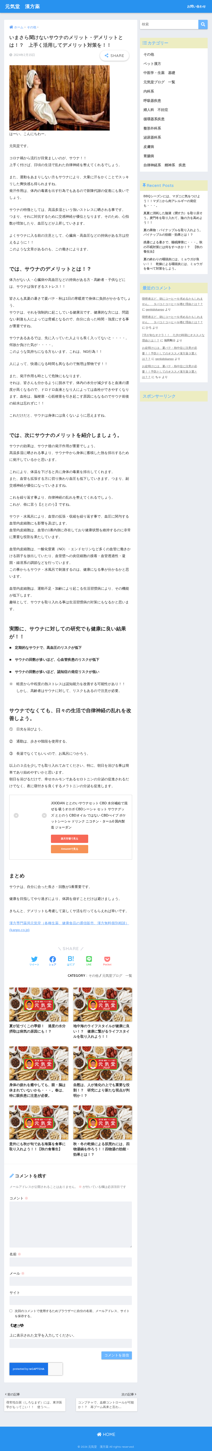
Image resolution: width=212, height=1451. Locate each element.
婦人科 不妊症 (155, 110)
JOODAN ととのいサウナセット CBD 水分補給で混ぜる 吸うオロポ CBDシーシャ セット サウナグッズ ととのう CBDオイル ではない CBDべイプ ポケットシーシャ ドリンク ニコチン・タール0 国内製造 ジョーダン (89, 815)
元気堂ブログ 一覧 (117, 975)
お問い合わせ (196, 6)
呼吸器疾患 (152, 101)
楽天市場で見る (69, 838)
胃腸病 (148, 156)
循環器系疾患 (154, 119)
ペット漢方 (152, 64)
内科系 (150, 91)
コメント (19, 1198)
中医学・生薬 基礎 (159, 73)
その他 (94, 975)
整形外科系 (152, 128)
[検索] (203, 24)
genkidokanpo (155, 309)
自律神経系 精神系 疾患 (164, 165)
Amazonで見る (69, 848)
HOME (108, 1434)
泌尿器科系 (152, 137)
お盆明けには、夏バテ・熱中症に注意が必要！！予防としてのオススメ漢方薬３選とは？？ (169, 353)
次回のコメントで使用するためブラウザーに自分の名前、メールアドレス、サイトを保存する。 (72, 1313)
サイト (15, 1293)
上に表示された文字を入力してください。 (43, 1335)
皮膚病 (148, 147)
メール (17, 1273)
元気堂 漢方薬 (22, 6)
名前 (15, 1254)
